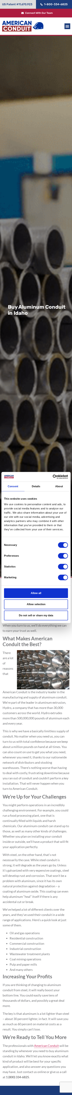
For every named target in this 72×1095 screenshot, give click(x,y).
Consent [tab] (13, 486)
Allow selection (36, 604)
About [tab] (59, 486)
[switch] (63, 556)
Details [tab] (36, 486)
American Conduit (46, 1046)
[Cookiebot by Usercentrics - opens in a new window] (52, 477)
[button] (67, 26)
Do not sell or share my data (36, 615)
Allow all (36, 593)
